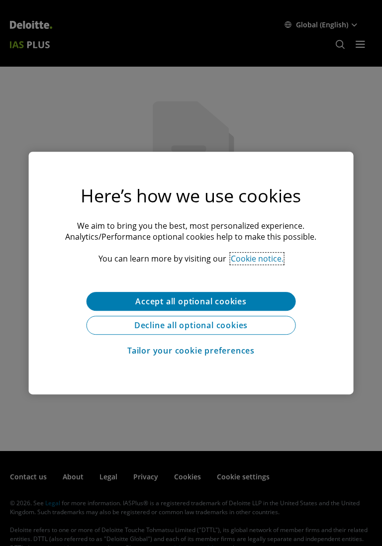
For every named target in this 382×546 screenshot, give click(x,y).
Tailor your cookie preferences (191, 350)
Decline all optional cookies (191, 325)
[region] (191, 273)
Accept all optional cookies (191, 301)
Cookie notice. (257, 258)
